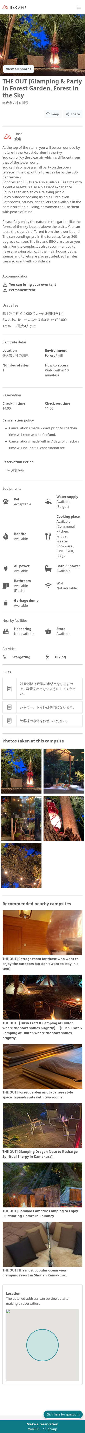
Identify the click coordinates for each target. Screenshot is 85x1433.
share (75, 114)
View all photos (18, 69)
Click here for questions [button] (63, 1414)
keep (55, 114)
